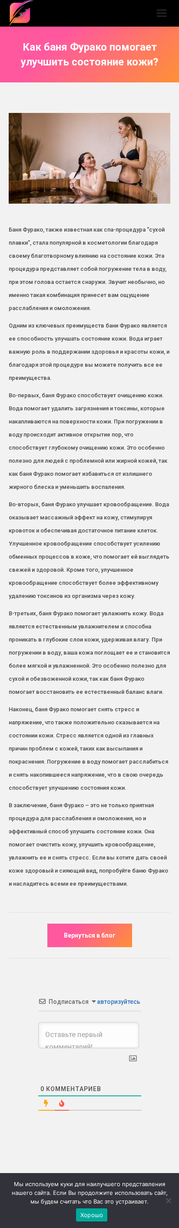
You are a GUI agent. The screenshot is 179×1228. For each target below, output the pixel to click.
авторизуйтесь (118, 1001)
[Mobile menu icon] (161, 13)
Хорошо (91, 1214)
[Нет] (168, 1200)
